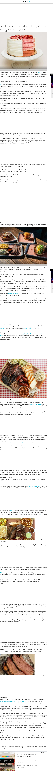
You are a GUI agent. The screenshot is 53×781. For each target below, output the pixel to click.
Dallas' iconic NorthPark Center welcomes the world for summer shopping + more (26, 755)
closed (41, 514)
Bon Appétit (21, 442)
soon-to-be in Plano (35, 404)
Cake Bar (39, 72)
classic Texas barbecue (14, 293)
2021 (17, 166)
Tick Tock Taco (27, 328)
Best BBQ (12, 510)
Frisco (37, 406)
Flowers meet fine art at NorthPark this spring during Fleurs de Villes (27, 761)
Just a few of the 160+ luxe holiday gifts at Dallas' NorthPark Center (27, 766)
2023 (26, 166)
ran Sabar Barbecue (34, 486)
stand (26, 86)
